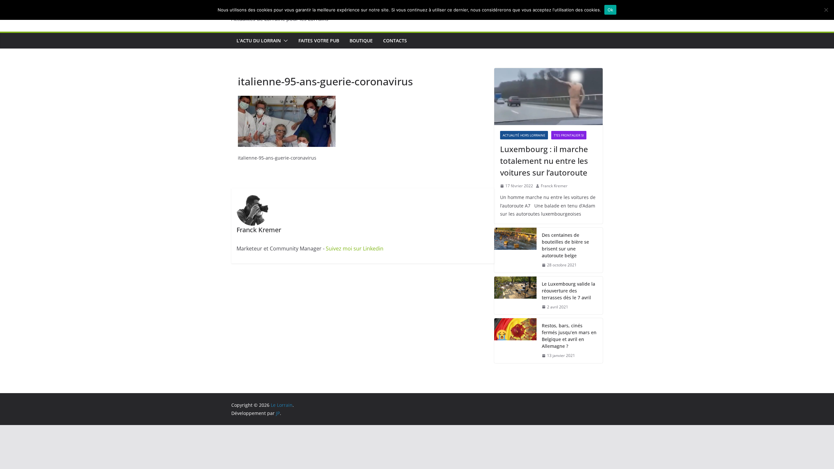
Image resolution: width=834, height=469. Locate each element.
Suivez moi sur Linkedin (354, 248)
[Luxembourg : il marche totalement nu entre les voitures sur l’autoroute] (548, 96)
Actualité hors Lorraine (524, 135)
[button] (284, 40)
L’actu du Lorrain (259, 40)
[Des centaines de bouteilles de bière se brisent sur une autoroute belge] (515, 250)
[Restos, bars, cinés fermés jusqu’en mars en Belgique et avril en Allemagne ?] (515, 340)
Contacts (395, 40)
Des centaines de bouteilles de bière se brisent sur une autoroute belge (565, 245)
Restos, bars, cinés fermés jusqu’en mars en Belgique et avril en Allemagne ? (569, 335)
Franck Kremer (554, 186)
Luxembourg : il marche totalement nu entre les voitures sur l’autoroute (544, 161)
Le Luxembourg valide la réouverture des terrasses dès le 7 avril (568, 291)
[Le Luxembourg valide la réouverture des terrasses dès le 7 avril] (515, 296)
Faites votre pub (318, 40)
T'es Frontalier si (569, 135)
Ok (610, 9)
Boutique (361, 40)
